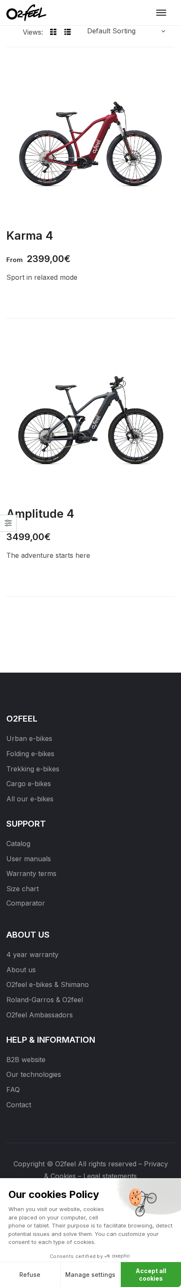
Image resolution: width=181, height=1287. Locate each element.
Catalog (18, 843)
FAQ (13, 1089)
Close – (8, 526)
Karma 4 (29, 235)
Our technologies (33, 1074)
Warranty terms (31, 873)
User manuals (28, 858)
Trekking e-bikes (32, 769)
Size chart (22, 888)
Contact (18, 1104)
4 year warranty (32, 954)
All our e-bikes (29, 799)
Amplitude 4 (40, 513)
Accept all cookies (151, 1274)
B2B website (25, 1059)
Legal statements (110, 1176)
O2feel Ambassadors (39, 1015)
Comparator (25, 903)
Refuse (29, 1274)
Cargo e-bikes (28, 783)
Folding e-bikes (30, 753)
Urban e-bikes (29, 738)
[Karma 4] (90, 140)
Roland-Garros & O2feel (44, 999)
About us (21, 969)
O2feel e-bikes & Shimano (47, 984)
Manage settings (90, 1274)
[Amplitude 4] (90, 418)
